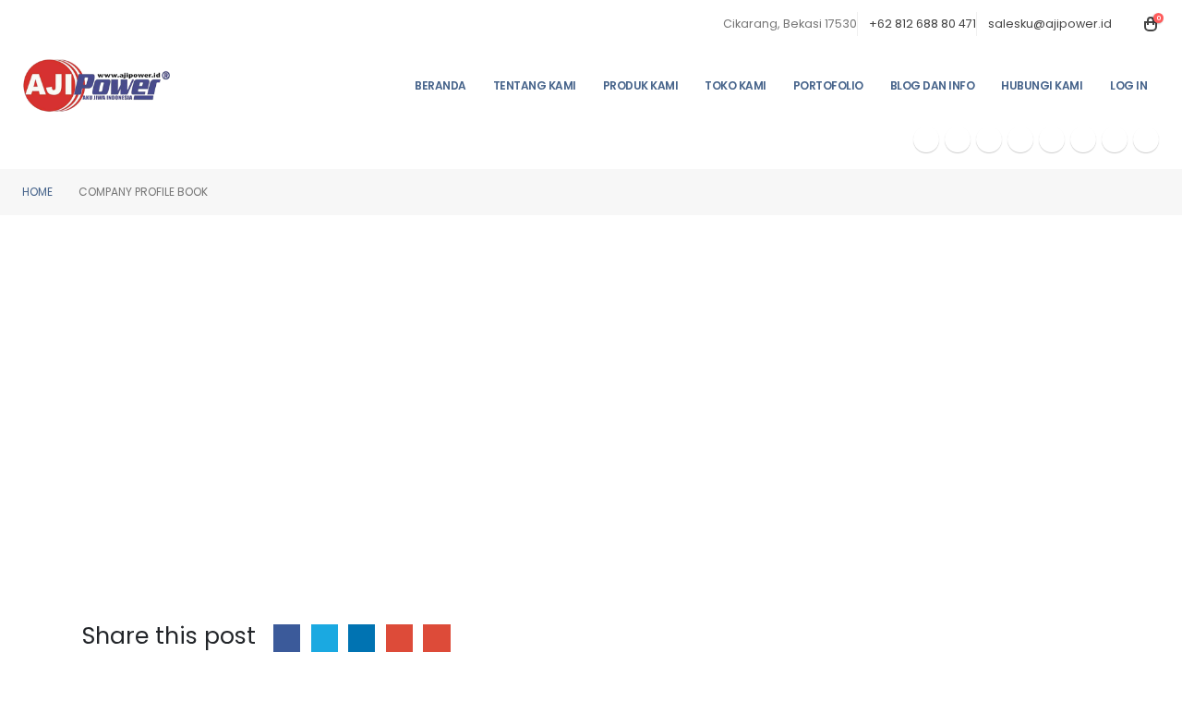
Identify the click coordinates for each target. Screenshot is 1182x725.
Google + (399, 637)
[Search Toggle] (1129, 24)
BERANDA (440, 85)
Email (436, 637)
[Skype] (1052, 139)
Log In (1128, 85)
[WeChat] (1115, 139)
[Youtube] (989, 139)
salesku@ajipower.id (1050, 23)
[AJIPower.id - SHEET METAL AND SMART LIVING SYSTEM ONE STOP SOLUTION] (97, 85)
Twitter (324, 637)
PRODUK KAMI (641, 85)
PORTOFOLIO (828, 85)
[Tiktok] (1146, 139)
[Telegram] (1083, 139)
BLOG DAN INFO (932, 85)
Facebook (286, 637)
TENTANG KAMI (534, 85)
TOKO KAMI (735, 85)
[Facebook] (926, 139)
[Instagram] (1020, 139)
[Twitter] (958, 139)
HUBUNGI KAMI (1041, 85)
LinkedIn (361, 637)
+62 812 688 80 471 (922, 23)
